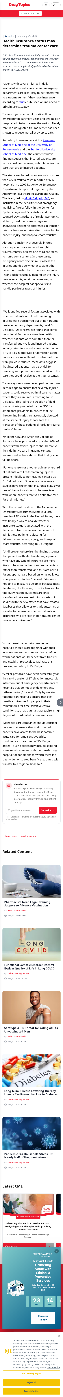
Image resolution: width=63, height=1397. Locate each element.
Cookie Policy (53, 1367)
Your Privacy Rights (31, 1373)
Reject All (31, 1382)
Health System (28, 836)
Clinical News (10, 836)
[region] (31, 1364)
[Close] (59, 1336)
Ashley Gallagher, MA (19, 973)
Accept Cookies (31, 1391)
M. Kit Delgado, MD (36, 198)
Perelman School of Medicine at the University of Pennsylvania (28, 144)
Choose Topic (28, 13)
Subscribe (46, 810)
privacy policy (11, 819)
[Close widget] (56, 1251)
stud (22, 102)
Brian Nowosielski (17, 910)
